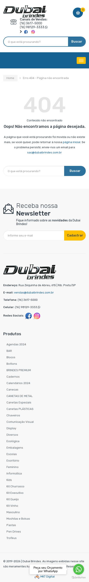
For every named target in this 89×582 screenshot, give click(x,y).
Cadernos (13, 376)
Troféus (11, 538)
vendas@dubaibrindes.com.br (34, 292)
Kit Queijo (12, 499)
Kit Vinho (12, 505)
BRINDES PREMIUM (18, 370)
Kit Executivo (15, 492)
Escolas (11, 454)
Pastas (11, 525)
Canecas (12, 389)
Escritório (12, 460)
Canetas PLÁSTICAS (19, 409)
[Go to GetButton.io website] (79, 577)
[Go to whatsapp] (78, 569)
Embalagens (14, 447)
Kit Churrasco (15, 486)
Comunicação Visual (20, 421)
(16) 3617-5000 (31, 23)
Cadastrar (75, 235)
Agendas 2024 (16, 344)
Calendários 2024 (18, 383)
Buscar (76, 41)
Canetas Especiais (18, 402)
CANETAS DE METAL (19, 396)
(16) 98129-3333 (32, 27)
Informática (14, 473)
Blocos (10, 357)
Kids (9, 480)
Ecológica (12, 441)
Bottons (11, 363)
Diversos (12, 434)
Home (10, 78)
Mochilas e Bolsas (18, 518)
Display (11, 428)
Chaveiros (13, 415)
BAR (9, 350)
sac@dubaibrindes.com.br (44, 152)
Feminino (12, 467)
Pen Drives (13, 531)
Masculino (13, 512)
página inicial (71, 142)
